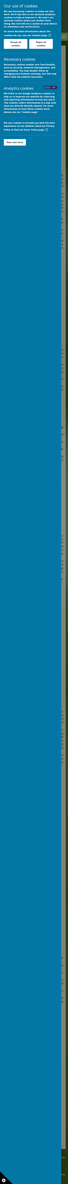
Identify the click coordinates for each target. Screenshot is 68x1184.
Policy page (37, 129)
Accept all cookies (15, 44)
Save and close (15, 142)
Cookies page (39, 35)
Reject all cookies (41, 44)
